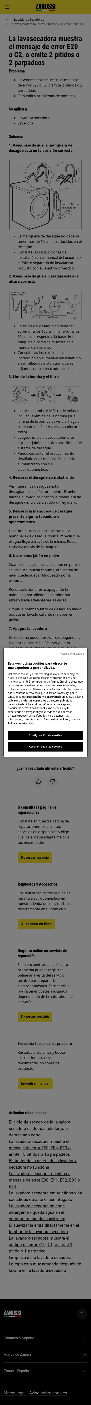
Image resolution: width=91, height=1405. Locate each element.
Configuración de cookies (45, 735)
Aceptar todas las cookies (45, 747)
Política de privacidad (21, 723)
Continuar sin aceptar (73, 653)
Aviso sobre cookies (56, 719)
